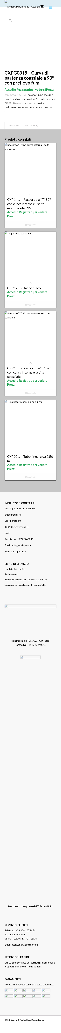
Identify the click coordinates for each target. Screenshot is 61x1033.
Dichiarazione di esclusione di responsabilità (25, 585)
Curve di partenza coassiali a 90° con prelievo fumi (31, 99)
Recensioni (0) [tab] (31, 125)
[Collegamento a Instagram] (49, 1023)
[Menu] (50, 7)
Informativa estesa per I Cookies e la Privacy (26, 579)
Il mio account (11, 574)
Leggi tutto (31, 224)
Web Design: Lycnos (35, 1020)
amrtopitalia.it (18, 551)
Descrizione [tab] (13, 125)
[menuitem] (50, 7)
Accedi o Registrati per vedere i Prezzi (29, 89)
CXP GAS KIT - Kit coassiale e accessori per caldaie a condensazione (30, 103)
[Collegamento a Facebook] (44, 1023)
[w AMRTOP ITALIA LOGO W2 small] (25, 6)
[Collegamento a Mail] (54, 1023)
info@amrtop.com (21, 545)
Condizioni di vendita (15, 569)
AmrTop (23, 1020)
